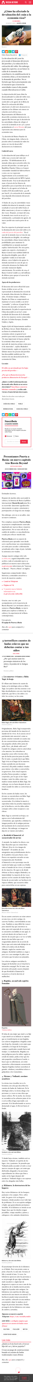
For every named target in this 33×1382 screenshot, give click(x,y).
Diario (17, 436)
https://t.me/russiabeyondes (20, 1317)
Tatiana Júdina (7, 1030)
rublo (20, 404)
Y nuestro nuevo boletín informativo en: (13, 591)
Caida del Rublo (22, 409)
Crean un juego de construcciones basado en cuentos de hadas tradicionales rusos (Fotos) (15, 1352)
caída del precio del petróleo (12, 232)
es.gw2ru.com (7, 566)
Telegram (24, 55)
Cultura (16, 653)
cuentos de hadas (9, 1334)
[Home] (3, 2)
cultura (6, 1329)
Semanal (9, 436)
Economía (16, 21)
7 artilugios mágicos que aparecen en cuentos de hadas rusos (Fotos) (15, 1323)
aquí (10, 627)
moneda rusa (8, 409)
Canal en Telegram (11, 581)
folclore (16, 1329)
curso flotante (19, 127)
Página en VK (9, 585)
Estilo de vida (16, 466)
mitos (25, 1329)
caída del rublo (9, 404)
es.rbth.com (6, 559)
